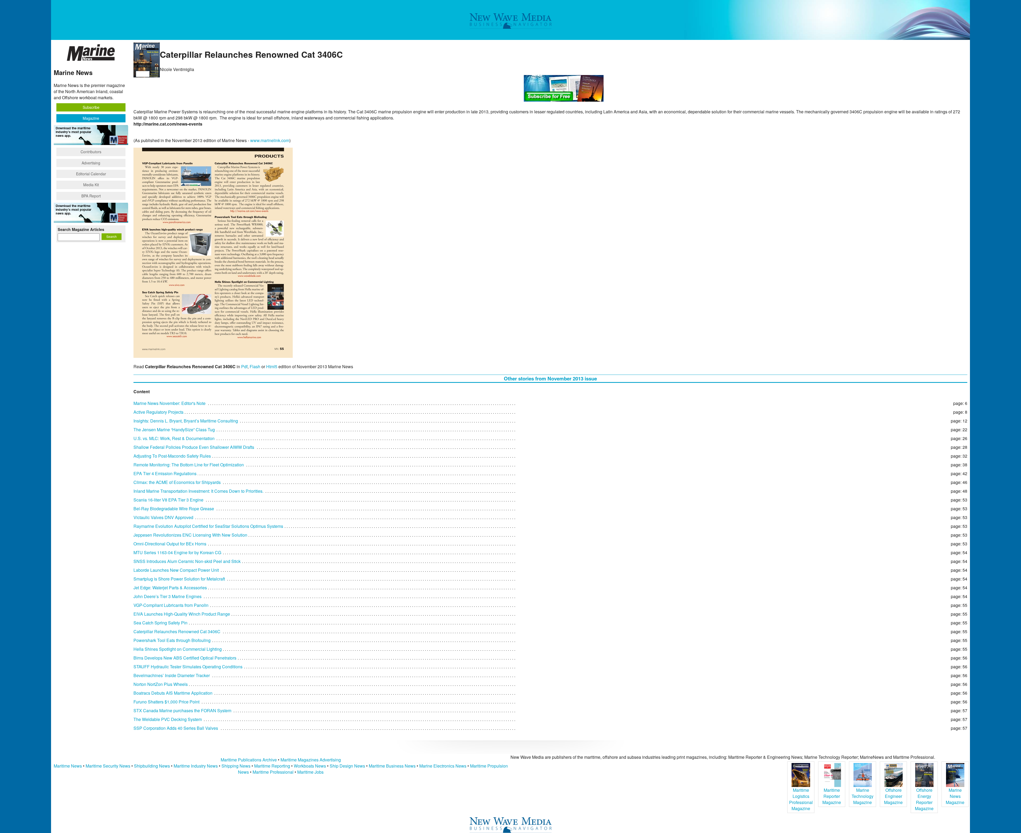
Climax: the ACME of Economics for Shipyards (177, 482)
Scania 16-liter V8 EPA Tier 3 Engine (168, 500)
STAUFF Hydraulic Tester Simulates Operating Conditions (187, 667)
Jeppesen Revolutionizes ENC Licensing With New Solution (190, 535)
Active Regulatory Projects (158, 412)
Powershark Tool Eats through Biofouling (172, 640)
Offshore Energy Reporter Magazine (924, 799)
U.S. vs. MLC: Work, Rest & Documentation (174, 438)
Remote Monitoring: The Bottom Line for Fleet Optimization (188, 465)
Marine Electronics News (442, 766)
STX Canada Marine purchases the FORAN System (182, 710)
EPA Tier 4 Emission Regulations (164, 473)
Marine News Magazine (955, 796)
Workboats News (310, 766)
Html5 (271, 366)
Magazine (91, 118)
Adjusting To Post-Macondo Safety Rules (172, 456)
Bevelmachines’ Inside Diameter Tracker (171, 675)
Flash (255, 366)
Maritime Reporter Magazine (831, 796)
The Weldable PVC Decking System (167, 719)
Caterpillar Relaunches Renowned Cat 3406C (176, 631)
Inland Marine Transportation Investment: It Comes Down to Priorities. (198, 491)
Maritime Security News (108, 766)
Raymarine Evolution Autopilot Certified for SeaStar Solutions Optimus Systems (208, 526)
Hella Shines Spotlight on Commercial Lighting (177, 649)
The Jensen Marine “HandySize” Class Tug (174, 429)
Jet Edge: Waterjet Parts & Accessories (170, 588)
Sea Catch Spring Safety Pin (160, 623)
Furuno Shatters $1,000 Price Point (166, 702)
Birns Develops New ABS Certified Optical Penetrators (184, 658)
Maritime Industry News (196, 766)
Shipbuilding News (152, 766)
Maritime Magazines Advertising (311, 760)
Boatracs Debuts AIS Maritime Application (172, 693)
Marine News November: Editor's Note (169, 403)
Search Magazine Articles (81, 229)
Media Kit (91, 184)
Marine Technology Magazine (862, 796)
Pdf (244, 366)
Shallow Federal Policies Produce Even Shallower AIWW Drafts (193, 447)
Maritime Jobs (310, 772)
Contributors (91, 151)
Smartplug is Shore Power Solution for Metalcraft (179, 579)
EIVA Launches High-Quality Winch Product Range (181, 614)
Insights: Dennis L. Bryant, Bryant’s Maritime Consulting (185, 421)
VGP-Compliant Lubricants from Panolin (170, 605)
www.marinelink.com (269, 140)
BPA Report (91, 195)
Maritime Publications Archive (249, 760)
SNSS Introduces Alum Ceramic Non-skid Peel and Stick (187, 561)
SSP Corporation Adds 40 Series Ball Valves (175, 728)
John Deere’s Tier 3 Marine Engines (167, 596)
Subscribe (91, 107)
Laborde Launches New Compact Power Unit (176, 570)
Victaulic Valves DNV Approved (163, 517)
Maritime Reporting (272, 766)
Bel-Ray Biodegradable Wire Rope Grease (173, 508)
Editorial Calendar (91, 173)
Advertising (91, 162)
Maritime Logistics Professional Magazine (801, 799)
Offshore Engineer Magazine (893, 796)
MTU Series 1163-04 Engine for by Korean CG (177, 552)
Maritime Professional (273, 772)
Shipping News (235, 766)
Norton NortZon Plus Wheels (160, 684)
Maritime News (68, 766)
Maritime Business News (393, 766)
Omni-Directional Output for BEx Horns (169, 544)
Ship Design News (348, 766)
